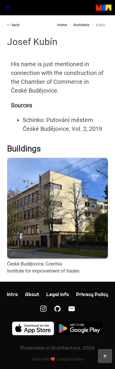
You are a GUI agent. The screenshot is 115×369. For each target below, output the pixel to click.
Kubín (100, 25)
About (32, 294)
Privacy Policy (92, 294)
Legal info (57, 294)
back (15, 25)
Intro (12, 294)
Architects (81, 25)
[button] (7, 7)
